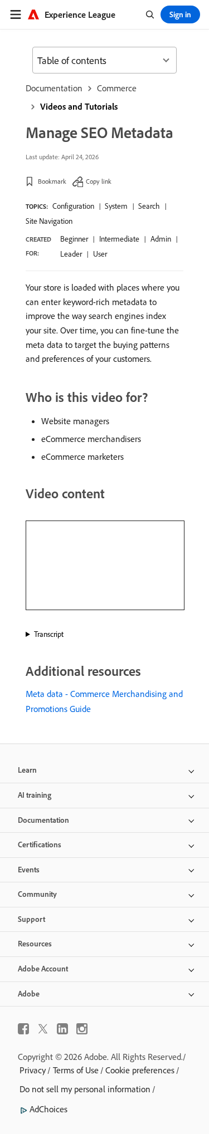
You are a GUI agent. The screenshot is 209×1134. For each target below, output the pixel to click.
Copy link (98, 181)
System (116, 206)
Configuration (73, 206)
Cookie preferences (139, 1070)
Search (149, 206)
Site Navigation (49, 221)
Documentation (54, 88)
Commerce (117, 88)
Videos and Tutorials (79, 106)
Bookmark (52, 181)
